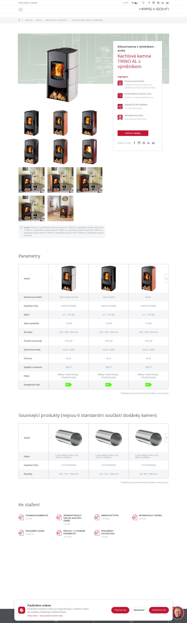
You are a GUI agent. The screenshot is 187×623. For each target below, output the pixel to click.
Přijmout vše (120, 610)
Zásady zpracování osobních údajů (51, 616)
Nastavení (139, 610)
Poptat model (133, 133)
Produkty (29, 20)
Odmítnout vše (159, 610)
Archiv (39, 20)
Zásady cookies (32, 616)
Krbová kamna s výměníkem (56, 20)
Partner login (28, 2)
